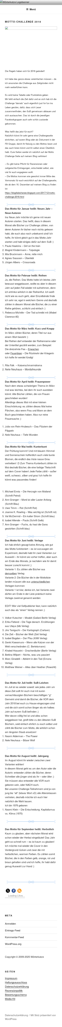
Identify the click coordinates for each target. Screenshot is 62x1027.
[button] (8, 891)
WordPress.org (13, 944)
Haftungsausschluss (16, 982)
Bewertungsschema (16, 994)
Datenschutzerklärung (17, 986)
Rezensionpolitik (14, 990)
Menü (33, 9)
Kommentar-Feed (14, 937)
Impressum (11, 978)
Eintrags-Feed (12, 930)
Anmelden (10, 923)
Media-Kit (10, 998)
